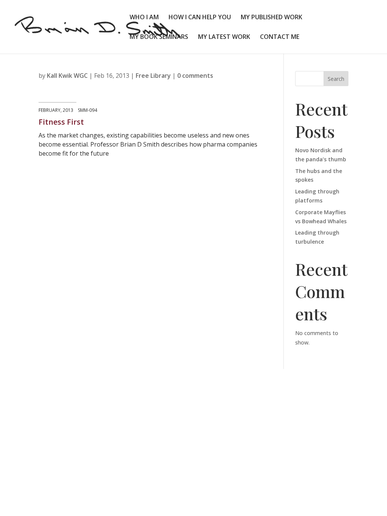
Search (336, 78)
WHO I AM (144, 17)
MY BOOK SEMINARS (159, 37)
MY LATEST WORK (224, 37)
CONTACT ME (279, 37)
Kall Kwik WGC (67, 75)
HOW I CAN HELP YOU (200, 17)
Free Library (153, 75)
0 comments (195, 75)
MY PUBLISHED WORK (271, 17)
